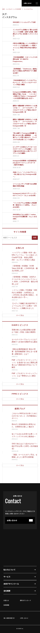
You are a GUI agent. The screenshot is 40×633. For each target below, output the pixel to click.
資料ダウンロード (25, 600)
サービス (7, 576)
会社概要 (7, 590)
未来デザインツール (11, 583)
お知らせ (6, 600)
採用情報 (6, 605)
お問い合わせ (27, 3)
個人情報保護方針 (9, 618)
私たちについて (9, 569)
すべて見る (20, 315)
